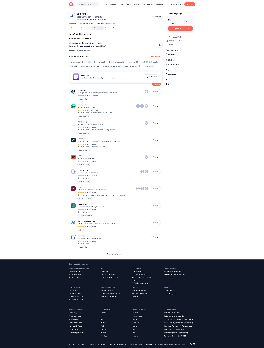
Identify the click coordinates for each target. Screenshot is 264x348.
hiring (91, 62)
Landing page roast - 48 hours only (176, 332)
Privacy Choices (138, 344)
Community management (109, 296)
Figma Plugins (73, 329)
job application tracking (112, 66)
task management (132, 66)
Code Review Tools (75, 323)
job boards (120, 62)
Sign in (190, 4)
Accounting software (139, 290)
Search (104, 147)
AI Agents (167, 287)
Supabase (104, 336)
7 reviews (93, 161)
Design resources (75, 293)
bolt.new (135, 319)
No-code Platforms (75, 326)
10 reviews (94, 96)
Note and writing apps (139, 274)
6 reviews (93, 127)
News (136, 4)
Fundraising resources (139, 293)
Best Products (110, 4)
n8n (102, 316)
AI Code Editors (74, 277)
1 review (93, 19)
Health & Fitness (96, 113)
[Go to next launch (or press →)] (191, 21)
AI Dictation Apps (75, 316)
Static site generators (76, 332)
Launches (125, 4)
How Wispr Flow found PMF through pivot (178, 326)
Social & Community (108, 287)
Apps (100, 344)
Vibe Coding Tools (75, 271)
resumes (133, 62)
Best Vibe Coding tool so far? (174, 329)
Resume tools (84, 113)
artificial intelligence (150, 62)
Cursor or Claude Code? (172, 313)
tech (73, 66)
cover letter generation (90, 66)
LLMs (102, 268)
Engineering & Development (79, 268)
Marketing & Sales (170, 268)
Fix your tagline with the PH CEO (175, 336)
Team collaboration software (141, 277)
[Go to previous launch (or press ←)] (187, 21)
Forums (147, 4)
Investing (135, 296)
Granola (103, 329)
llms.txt (156, 344)
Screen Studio (137, 316)
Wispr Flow (136, 323)
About (105, 344)
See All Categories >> (171, 294)
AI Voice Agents (169, 290)
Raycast (103, 332)
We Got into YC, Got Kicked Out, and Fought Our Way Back (179, 323)
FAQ (110, 344)
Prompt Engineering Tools (109, 277)
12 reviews (94, 110)
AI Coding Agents (75, 274)
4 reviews (93, 176)
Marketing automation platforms (174, 274)
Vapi (102, 326)
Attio (102, 319)
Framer (134, 326)
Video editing (73, 290)
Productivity (136, 268)
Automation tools (97, 130)
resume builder (77, 62)
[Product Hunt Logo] (71, 4)
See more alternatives (115, 254)
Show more (148, 66)
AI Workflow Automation (140, 283)
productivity (104, 62)
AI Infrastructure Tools (108, 274)
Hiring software (110, 130)
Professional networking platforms (102, 195)
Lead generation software (172, 271)
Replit (134, 329)
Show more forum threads (79, 51)
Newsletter (92, 344)
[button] (114, 28)
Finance (135, 287)
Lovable (103, 313)
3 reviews (93, 144)
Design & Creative (75, 287)
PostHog (104, 323)
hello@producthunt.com (177, 344)
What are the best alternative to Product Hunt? (87, 46)
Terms (115, 344)
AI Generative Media (76, 299)
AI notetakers (136, 271)
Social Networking (107, 290)
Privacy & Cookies (125, 344)
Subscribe (177, 4)
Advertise (159, 4)
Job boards (108, 113)
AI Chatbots (105, 271)
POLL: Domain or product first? (174, 316)
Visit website (155, 16)
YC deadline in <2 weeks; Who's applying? (178, 319)
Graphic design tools (76, 296)
